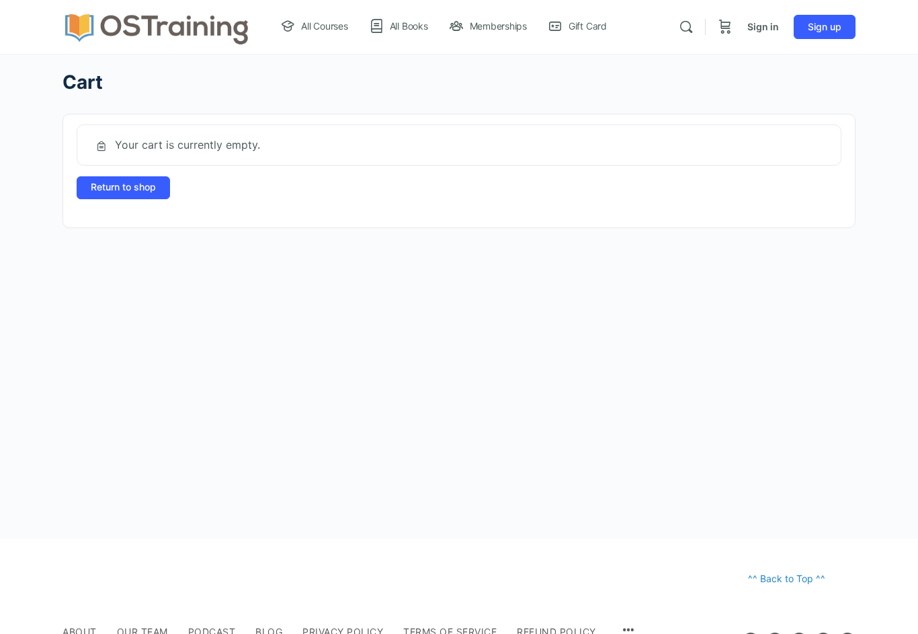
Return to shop (123, 186)
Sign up (824, 26)
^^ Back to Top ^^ (786, 578)
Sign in (763, 26)
